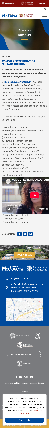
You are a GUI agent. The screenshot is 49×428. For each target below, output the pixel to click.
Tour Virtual (24, 255)
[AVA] (25, 377)
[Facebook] (19, 234)
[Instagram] (20, 377)
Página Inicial (24, 30)
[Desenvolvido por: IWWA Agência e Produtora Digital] (24, 391)
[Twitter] (25, 234)
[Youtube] (31, 377)
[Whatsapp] (30, 234)
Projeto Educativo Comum (17, 82)
